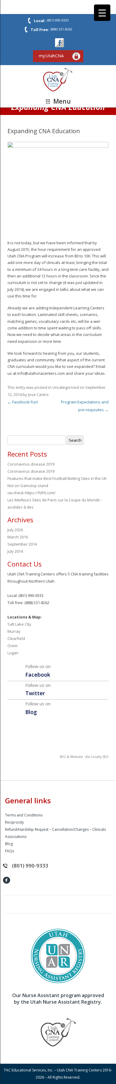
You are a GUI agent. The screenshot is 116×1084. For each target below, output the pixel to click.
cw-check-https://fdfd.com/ (31, 492)
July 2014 (15, 551)
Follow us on (38, 670)
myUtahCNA (51, 56)
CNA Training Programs (58, 80)
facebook (59, 42)
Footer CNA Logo (58, 1032)
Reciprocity (14, 822)
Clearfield (16, 638)
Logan (12, 652)
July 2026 (15, 529)
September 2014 (22, 544)
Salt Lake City (19, 624)
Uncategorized (65, 387)
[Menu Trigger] (102, 12)
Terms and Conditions (24, 815)
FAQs (9, 850)
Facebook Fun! (22, 402)
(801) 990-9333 (30, 865)
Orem (12, 645)
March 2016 (17, 537)
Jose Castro (38, 394)
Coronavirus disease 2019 (30, 464)
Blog (9, 843)
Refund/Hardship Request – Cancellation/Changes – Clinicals (55, 829)
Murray (14, 631)
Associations (15, 836)
